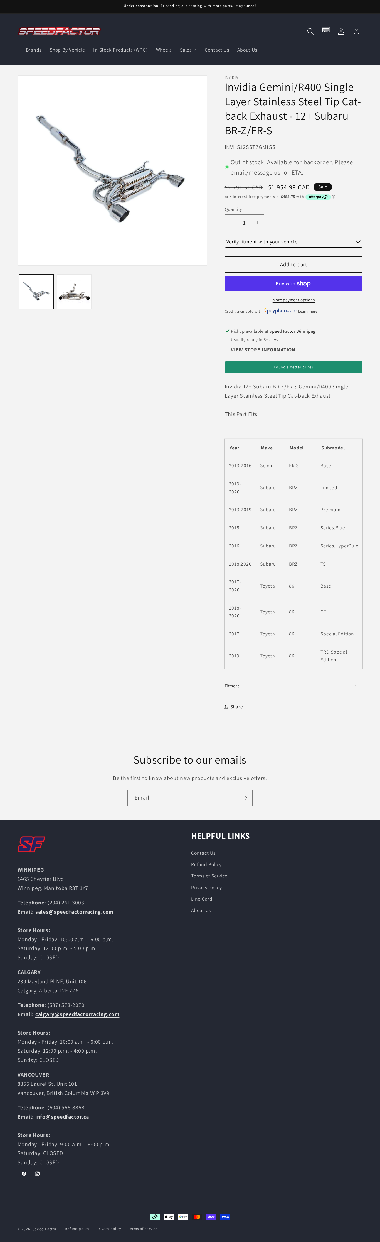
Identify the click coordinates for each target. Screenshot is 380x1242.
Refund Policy (206, 864)
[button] (310, 31)
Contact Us (203, 853)
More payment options (294, 300)
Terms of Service (209, 875)
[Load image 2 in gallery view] (74, 291)
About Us (201, 910)
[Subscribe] (244, 798)
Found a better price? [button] (294, 367)
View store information (263, 350)
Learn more (307, 311)
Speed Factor (45, 1228)
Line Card (202, 899)
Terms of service (142, 1228)
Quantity (233, 209)
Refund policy (77, 1228)
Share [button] (236, 706)
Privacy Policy (206, 887)
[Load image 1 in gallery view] (36, 291)
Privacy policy (108, 1228)
